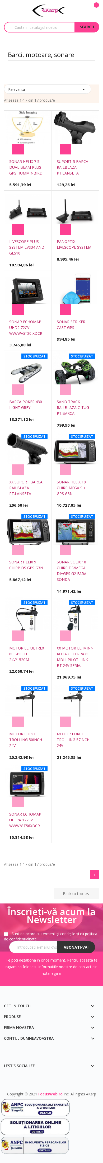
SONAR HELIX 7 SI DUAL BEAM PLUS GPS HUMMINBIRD (26, 167)
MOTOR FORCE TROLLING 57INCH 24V (73, 739)
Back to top (76, 894)
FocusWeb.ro (50, 1093)
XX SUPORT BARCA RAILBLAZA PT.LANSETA (26, 487)
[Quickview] (38, 149)
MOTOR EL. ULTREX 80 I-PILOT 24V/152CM (26, 654)
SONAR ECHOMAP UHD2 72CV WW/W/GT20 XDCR (25, 327)
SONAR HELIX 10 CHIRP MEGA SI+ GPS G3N (71, 487)
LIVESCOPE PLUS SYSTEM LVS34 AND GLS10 (26, 247)
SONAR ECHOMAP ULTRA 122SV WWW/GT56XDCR (25, 820)
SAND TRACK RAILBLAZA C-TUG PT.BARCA (73, 407)
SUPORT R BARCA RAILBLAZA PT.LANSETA (72, 167)
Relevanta (47, 89)
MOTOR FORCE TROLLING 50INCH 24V (25, 739)
